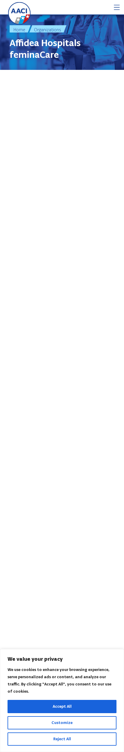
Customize (62, 722)
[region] (62, 700)
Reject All (62, 738)
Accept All (62, 706)
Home (19, 30)
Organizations (47, 30)
